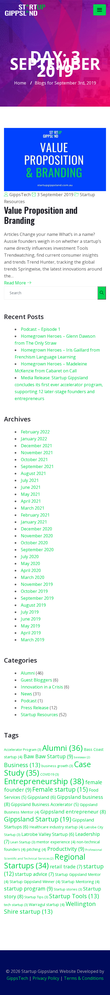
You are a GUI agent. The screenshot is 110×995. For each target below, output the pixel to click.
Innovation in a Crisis (42, 687)
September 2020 (37, 550)
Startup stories (68, 889)
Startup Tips (36, 897)
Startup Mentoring (80, 881)
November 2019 (37, 584)
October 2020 (34, 543)
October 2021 (34, 459)
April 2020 (31, 570)
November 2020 (37, 536)
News (26, 694)
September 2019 (37, 598)
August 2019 (33, 605)
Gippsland (42, 797)
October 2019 (34, 591)
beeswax (82, 757)
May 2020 (30, 563)
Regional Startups (44, 861)
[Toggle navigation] (99, 9)
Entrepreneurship (44, 781)
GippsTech (20, 195)
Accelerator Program (22, 749)
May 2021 (30, 494)
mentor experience (56, 841)
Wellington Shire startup (50, 907)
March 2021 (32, 508)
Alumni (28, 673)
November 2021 (37, 453)
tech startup (16, 904)
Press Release (35, 708)
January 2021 (34, 522)
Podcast (29, 701)
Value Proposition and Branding (40, 215)
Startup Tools (74, 896)
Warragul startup (47, 904)
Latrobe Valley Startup (47, 834)
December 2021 (36, 446)
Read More (15, 283)
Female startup (60, 789)
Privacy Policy (46, 978)
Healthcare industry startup (56, 826)
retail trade (66, 866)
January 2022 (34, 439)
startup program (28, 888)
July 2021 (30, 480)
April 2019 (31, 633)
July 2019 (30, 612)
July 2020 (30, 556)
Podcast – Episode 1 (40, 329)
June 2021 (31, 487)
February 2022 (35, 432)
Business (22, 765)
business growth (57, 765)
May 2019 (30, 626)
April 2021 (31, 501)
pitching (36, 849)
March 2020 (32, 577)
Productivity (65, 848)
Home (20, 83)
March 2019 (32, 640)
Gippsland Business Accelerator (45, 804)
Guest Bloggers (36, 680)
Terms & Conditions (84, 978)
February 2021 (35, 515)
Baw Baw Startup (48, 756)
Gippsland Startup (37, 819)
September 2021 (37, 466)
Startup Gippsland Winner (35, 881)
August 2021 (33, 473)
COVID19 (49, 774)
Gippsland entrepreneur (73, 811)
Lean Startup (22, 842)
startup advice (34, 874)
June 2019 (31, 619)
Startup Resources (39, 715)
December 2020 (36, 529)
